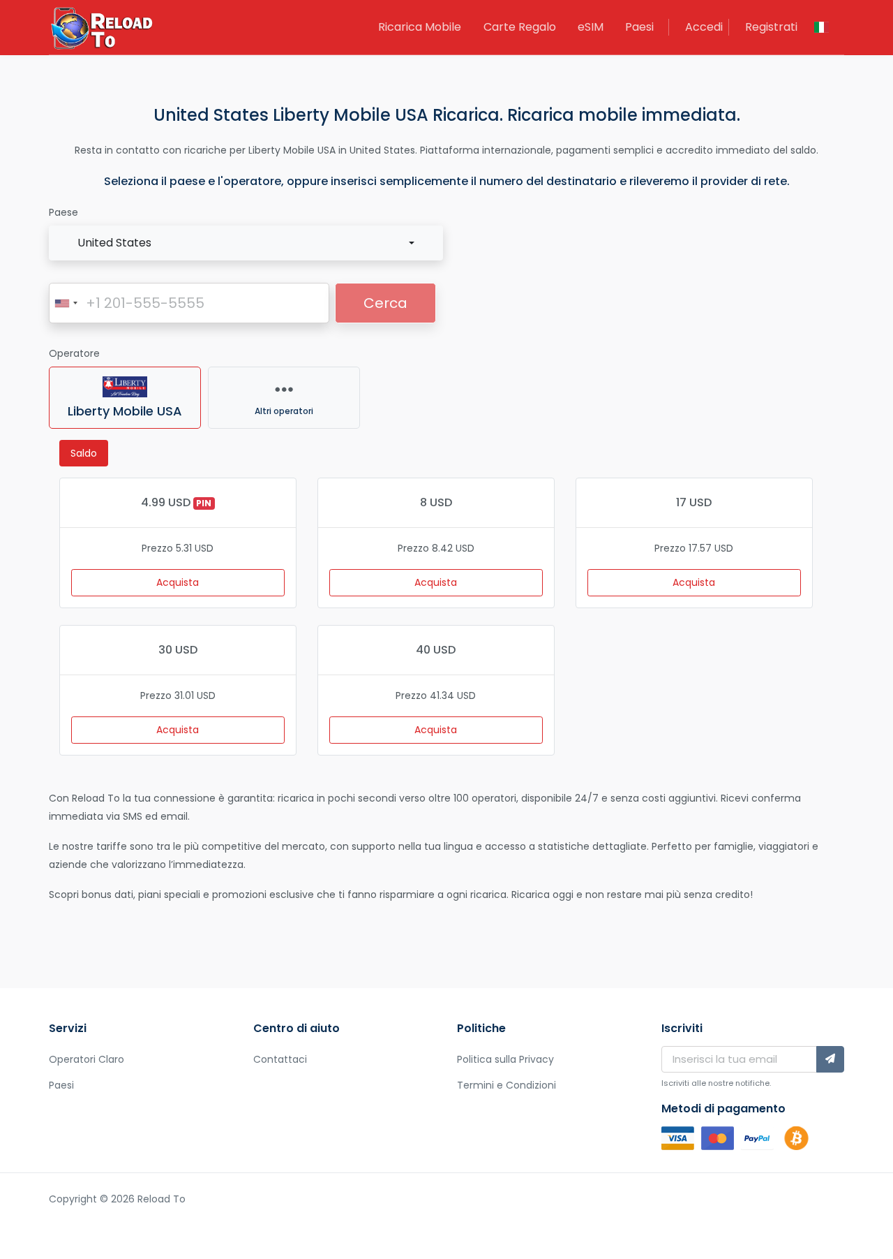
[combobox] (246, 243)
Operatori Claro (86, 1059)
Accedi (704, 27)
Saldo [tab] (83, 453)
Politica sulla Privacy (505, 1059)
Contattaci (280, 1059)
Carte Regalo (519, 27)
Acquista (177, 582)
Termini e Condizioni (506, 1085)
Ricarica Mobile (419, 27)
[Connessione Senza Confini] (101, 30)
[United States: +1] (66, 303)
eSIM (590, 27)
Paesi (639, 27)
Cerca (385, 303)
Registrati (771, 27)
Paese (63, 212)
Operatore (74, 353)
